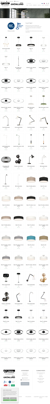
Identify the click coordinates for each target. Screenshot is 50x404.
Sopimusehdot (20, 396)
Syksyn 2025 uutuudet (41, 378)
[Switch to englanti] (44, 3)
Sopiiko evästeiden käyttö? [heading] (7, 390)
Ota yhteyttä (17, 1)
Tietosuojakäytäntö (28, 396)
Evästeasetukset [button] (13, 398)
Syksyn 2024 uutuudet (41, 381)
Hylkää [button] (6, 398)
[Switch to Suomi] (42, 3)
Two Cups (40, 375)
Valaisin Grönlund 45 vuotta (41, 372)
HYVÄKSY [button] (10, 400)
